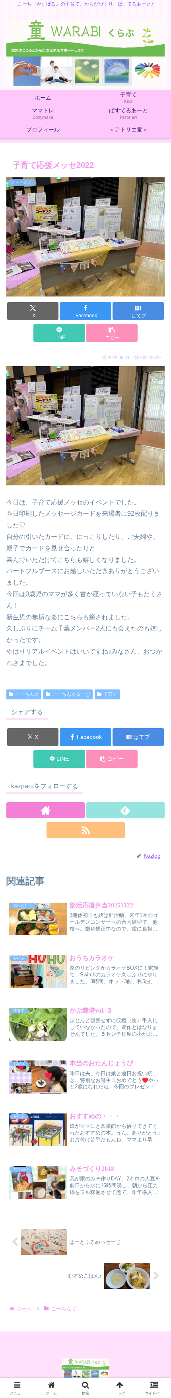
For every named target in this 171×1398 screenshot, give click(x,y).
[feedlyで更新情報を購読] (125, 810)
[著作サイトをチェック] (45, 810)
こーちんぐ (27, 694)
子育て (110, 694)
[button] (111, 333)
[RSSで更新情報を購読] (86, 830)
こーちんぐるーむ (71, 694)
